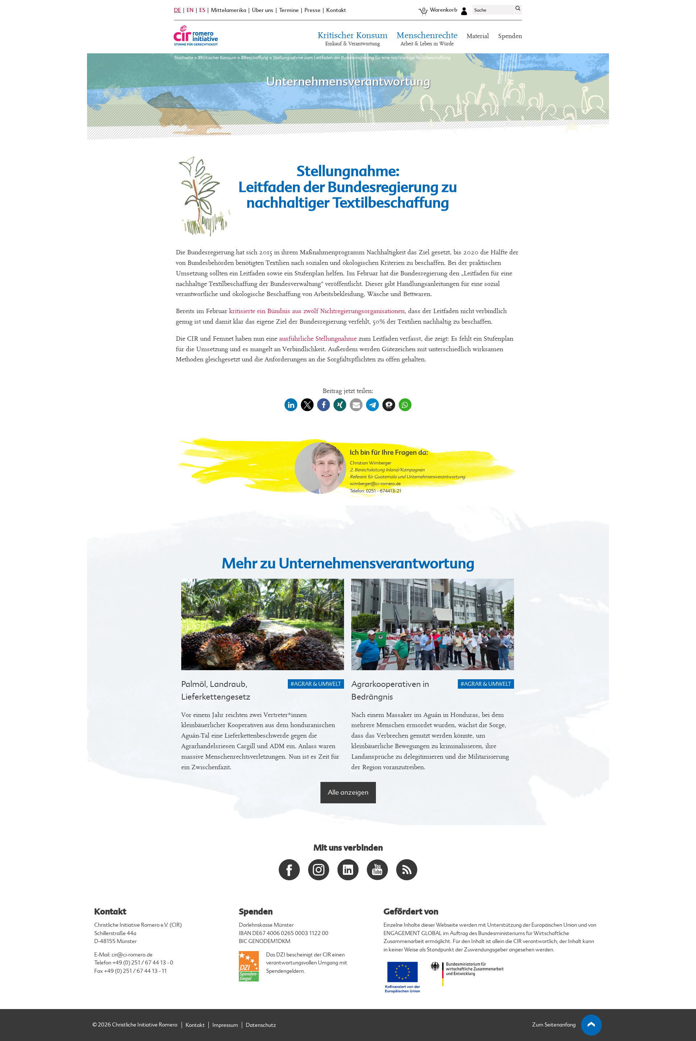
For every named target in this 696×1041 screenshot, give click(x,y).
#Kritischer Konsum (217, 57)
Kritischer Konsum (353, 39)
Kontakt (336, 10)
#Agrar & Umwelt (316, 684)
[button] (291, 404)
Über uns (262, 10)
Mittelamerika (228, 10)
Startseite (183, 57)
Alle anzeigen (348, 792)
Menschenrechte (427, 39)
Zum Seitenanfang (554, 1025)
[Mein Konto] (464, 10)
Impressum (225, 1025)
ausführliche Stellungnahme (317, 339)
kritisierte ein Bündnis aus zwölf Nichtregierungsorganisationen (317, 311)
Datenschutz (261, 1025)
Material (478, 36)
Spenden (510, 36)
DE (177, 10)
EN (190, 10)
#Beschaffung (254, 57)
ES (202, 10)
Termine (289, 10)
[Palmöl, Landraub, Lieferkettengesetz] (262, 625)
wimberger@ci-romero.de (375, 483)
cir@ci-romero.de (132, 955)
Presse (312, 10)
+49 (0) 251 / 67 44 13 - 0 (142, 963)
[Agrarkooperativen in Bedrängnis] (432, 625)
